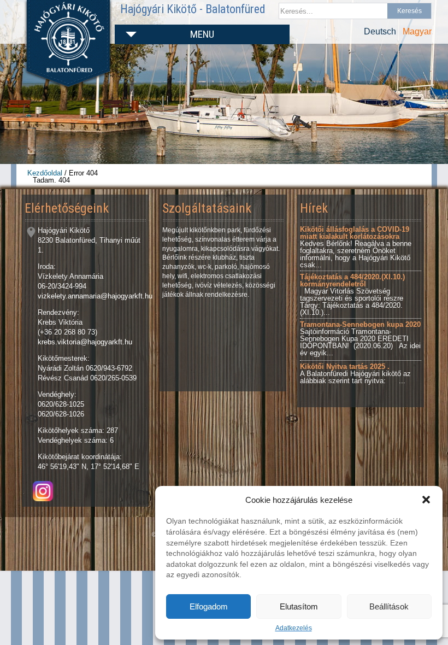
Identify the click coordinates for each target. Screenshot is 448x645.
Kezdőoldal (44, 173)
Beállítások (389, 606)
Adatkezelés (293, 628)
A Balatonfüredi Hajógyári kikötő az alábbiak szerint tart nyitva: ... (355, 373)
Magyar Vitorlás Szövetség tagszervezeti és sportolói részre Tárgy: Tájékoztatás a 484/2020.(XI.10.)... (352, 294)
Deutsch (380, 31)
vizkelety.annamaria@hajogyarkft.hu (95, 296)
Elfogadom (209, 606)
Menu (202, 34)
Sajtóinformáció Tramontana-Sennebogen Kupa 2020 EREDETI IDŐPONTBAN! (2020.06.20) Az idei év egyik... (360, 338)
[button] (426, 499)
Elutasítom (299, 606)
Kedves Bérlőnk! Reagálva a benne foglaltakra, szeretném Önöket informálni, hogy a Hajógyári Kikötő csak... (355, 247)
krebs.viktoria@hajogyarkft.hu (85, 342)
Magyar (417, 31)
